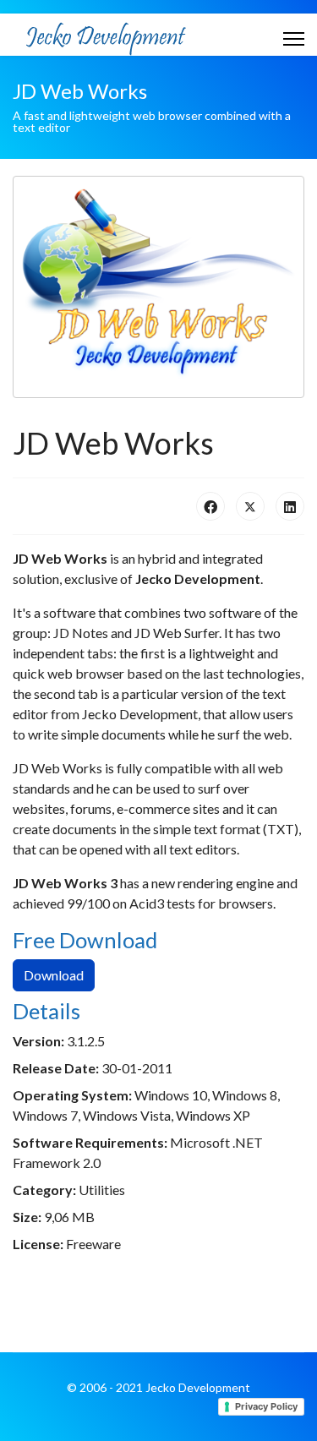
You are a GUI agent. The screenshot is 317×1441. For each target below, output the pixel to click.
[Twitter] (250, 506)
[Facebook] (210, 506)
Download (54, 975)
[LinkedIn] (290, 506)
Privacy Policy (266, 1406)
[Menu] (293, 39)
